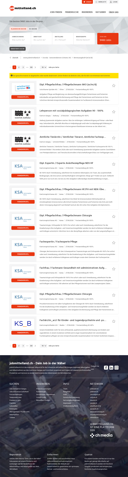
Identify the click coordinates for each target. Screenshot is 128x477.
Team (65, 388)
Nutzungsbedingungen (71, 400)
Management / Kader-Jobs (20, 411)
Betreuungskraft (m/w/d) (83, 58)
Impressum (67, 403)
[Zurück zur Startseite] (101, 437)
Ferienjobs (13, 408)
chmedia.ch (94, 417)
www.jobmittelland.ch (31, 58)
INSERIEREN (87, 12)
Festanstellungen (16, 394)
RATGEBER (101, 12)
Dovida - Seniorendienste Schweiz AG (57, 58)
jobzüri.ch (93, 403)
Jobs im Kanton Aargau (18, 388)
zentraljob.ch (95, 394)
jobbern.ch (94, 391)
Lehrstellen (14, 406)
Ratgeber (66, 391)
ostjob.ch (93, 397)
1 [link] (14, 67)
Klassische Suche (18, 28)
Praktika (13, 403)
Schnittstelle (41, 397)
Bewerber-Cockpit (43, 400)
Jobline (12, 417)
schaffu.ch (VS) (95, 406)
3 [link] (23, 67)
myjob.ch (93, 400)
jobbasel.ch (94, 388)
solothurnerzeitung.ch (98, 414)
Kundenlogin (41, 391)
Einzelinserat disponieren (45, 394)
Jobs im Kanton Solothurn (19, 391)
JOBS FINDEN (56, 12)
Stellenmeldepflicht (70, 406)
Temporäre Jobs (16, 397)
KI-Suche (33, 28)
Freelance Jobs (15, 400)
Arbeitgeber (14, 414)
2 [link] (18, 67)
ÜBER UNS (113, 12)
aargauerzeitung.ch (97, 411)
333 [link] (31, 67)
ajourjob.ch (94, 408)
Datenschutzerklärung (71, 397)
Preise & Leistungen (43, 388)
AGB (65, 394)
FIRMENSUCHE (72, 12)
